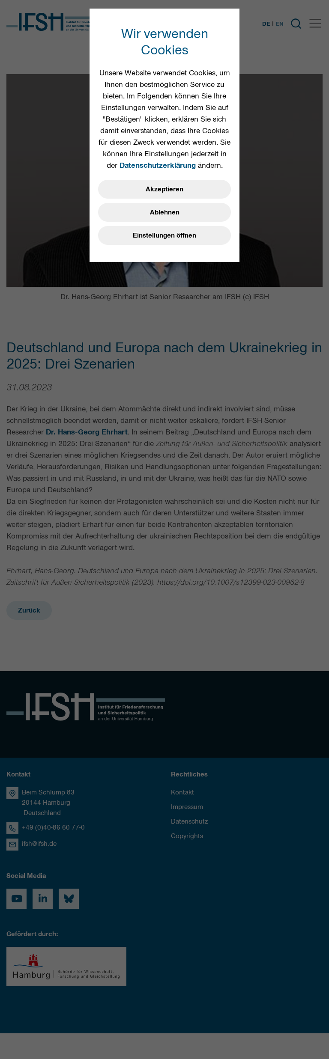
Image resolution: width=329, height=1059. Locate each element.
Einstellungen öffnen (164, 235)
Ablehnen (164, 212)
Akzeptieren (164, 189)
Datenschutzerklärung (158, 165)
